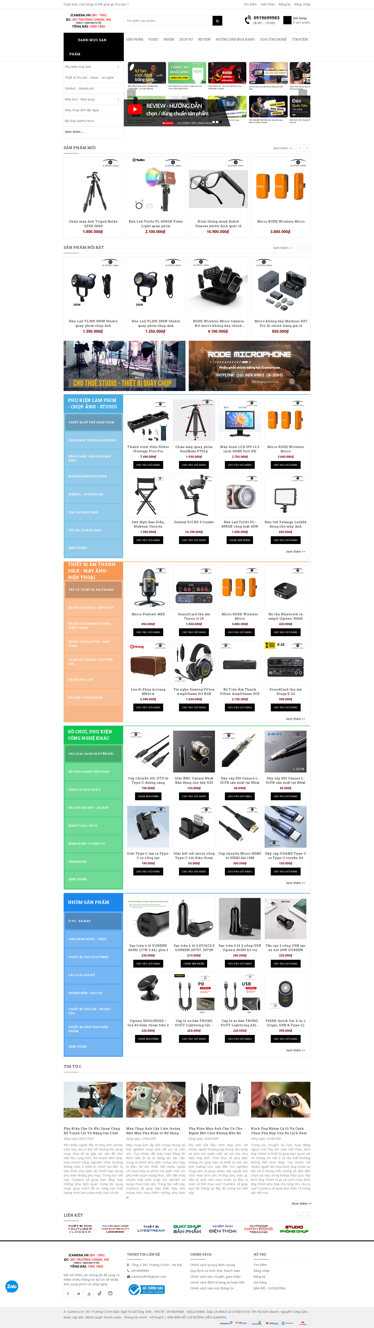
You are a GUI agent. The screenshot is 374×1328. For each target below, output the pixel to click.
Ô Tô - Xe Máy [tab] (79, 921)
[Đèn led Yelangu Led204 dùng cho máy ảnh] (285, 495)
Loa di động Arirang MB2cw (148, 691)
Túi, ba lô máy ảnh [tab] (84, 530)
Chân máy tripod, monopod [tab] (92, 440)
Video (153, 39)
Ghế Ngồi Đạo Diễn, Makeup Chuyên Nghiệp (148, 526)
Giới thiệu (268, 4)
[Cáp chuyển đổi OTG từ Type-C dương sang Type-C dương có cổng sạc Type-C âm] (148, 751)
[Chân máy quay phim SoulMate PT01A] (194, 420)
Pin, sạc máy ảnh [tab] (83, 512)
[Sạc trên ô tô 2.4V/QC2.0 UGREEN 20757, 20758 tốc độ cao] (194, 919)
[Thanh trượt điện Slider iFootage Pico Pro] (148, 420)
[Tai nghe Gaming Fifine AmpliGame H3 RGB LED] (194, 663)
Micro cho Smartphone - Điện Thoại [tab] (90, 626)
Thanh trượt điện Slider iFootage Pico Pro (148, 449)
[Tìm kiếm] (217, 21)
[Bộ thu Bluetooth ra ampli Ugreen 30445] (285, 587)
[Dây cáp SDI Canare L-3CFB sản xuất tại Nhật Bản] (240, 751)
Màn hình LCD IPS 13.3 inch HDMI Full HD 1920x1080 (239, 451)
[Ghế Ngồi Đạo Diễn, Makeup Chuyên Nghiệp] (148, 495)
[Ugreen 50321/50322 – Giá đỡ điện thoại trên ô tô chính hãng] (148, 994)
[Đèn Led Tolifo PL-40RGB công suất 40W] (240, 495)
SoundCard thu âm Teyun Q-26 (194, 616)
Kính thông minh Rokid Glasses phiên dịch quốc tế (156, 223)
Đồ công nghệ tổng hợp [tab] (88, 772)
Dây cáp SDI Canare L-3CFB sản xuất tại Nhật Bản (240, 782)
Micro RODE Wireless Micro (218, 221)
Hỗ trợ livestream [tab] (85, 697)
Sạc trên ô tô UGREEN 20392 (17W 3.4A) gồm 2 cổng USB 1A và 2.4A (148, 949)
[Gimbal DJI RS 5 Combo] (194, 495)
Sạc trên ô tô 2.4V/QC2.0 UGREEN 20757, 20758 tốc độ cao (194, 949)
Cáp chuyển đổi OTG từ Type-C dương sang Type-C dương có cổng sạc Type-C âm (148, 785)
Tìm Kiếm (300, 39)
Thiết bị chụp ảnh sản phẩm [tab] (88, 1029)
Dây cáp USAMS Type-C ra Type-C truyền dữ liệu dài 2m (285, 857)
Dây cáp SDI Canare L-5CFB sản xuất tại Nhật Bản (285, 782)
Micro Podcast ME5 (148, 614)
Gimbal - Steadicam (79, 88)
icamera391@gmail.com (148, 1276)
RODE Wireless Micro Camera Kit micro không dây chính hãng (156, 323)
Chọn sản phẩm (239, 540)
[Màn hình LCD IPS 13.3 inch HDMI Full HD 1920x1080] (240, 420)
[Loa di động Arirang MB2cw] (148, 663)
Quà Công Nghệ (273, 39)
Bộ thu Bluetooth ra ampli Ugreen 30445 (285, 616)
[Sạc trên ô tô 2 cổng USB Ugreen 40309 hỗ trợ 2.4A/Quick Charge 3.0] (240, 919)
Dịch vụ (186, 39)
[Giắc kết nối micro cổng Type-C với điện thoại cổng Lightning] (194, 827)
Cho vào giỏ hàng (148, 464)
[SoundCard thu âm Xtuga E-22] (285, 663)
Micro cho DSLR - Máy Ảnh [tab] (91, 607)
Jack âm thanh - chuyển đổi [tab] (90, 662)
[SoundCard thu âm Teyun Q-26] (194, 587)
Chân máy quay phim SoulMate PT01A (194, 449)
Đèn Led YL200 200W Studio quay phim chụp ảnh (93, 323)
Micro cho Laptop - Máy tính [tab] (89, 644)
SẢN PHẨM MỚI (80, 147)
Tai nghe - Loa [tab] (80, 679)
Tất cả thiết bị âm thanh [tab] (91, 589)
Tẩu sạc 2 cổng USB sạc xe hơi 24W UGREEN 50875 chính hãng (286, 949)
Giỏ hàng (260, 1282)
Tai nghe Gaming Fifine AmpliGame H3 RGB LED (194, 693)
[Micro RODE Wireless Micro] (218, 186)
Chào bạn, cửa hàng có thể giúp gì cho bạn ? (96, 4)
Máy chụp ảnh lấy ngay (82, 110)
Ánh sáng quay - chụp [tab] (87, 939)
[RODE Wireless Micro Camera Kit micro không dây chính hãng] (155, 286)
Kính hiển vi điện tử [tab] (86, 844)
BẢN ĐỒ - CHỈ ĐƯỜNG (270, 1288)
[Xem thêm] (295, 551)
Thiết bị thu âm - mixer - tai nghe (89, 77)
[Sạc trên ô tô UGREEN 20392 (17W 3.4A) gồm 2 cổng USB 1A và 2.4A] (148, 919)
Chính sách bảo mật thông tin (212, 1288)
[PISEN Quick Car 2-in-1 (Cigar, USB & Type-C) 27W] (285, 994)
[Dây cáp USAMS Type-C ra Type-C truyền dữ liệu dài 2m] (285, 827)
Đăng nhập (302, 4)
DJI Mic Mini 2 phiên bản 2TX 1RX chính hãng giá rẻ (281, 164)
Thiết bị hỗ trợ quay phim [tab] (91, 422)
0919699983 (140, 1271)
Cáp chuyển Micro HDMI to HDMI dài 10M (240, 855)
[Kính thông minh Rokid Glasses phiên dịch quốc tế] (155, 186)
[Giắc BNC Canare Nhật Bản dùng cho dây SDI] (194, 751)
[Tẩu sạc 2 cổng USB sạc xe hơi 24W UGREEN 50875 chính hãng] (285, 919)
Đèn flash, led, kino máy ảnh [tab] (90, 458)
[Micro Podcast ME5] (148, 587)
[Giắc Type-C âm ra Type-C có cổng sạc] (148, 827)
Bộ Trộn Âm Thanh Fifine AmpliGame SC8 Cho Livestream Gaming (240, 693)
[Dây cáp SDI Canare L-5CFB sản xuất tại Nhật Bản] (285, 751)
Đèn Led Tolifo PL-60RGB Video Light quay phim (93, 223)
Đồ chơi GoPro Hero (79, 121)
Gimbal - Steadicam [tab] (85, 494)
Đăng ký (284, 4)
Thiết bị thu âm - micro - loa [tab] (90, 1011)
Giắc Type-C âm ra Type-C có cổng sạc (148, 855)
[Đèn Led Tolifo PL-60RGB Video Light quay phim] (93, 186)
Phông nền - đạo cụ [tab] (85, 993)
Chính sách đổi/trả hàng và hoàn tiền (217, 1282)
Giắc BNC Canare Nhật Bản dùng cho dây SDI (194, 780)
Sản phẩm (134, 39)
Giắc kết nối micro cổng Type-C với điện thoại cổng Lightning (194, 857)
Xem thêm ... (74, 132)
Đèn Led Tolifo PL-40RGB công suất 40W (239, 524)
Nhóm (169, 39)
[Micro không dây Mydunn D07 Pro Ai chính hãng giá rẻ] (218, 286)
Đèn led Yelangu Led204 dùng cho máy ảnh (285, 524)
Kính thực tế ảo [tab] (83, 826)
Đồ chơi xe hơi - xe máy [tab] (88, 808)
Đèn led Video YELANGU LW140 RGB (281, 264)
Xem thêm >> (283, 148)
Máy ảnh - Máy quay (80, 99)
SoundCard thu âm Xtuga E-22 (285, 691)
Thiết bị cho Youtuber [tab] (88, 957)
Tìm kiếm (250, 4)
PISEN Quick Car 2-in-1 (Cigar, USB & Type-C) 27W (286, 1025)
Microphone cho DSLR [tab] (87, 476)
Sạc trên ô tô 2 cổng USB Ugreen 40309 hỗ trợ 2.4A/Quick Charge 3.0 (240, 949)
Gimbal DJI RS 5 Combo (194, 522)
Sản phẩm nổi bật (84, 247)
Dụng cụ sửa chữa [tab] (84, 790)
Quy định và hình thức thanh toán (215, 1271)
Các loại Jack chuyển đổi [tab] (90, 754)
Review (204, 39)
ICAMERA (219, 1317)
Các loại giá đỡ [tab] (81, 975)
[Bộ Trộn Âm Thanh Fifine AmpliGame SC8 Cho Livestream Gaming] (240, 663)
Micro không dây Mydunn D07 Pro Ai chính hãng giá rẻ (218, 323)
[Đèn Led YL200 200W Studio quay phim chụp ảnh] (93, 286)
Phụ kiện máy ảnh (78, 67)
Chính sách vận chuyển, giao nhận (215, 1276)
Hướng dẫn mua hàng (235, 39)
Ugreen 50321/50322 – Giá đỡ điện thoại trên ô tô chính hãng (148, 1025)
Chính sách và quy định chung (212, 1265)
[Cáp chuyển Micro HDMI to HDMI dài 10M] (240, 827)
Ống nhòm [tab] (77, 862)
